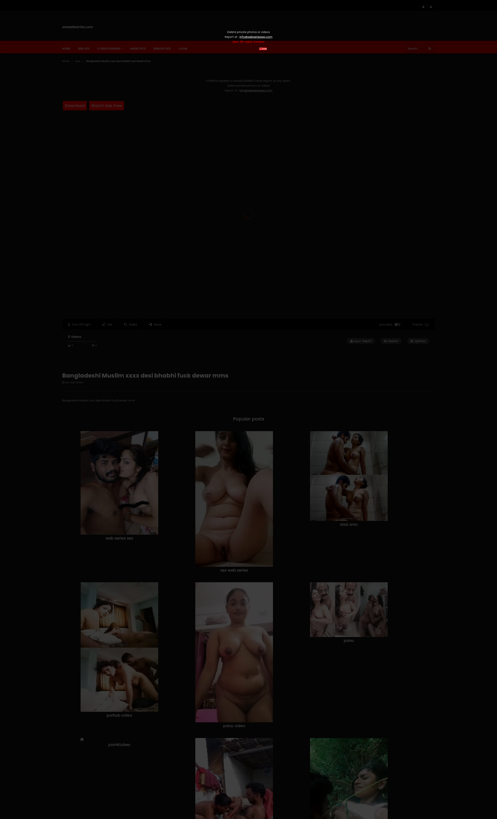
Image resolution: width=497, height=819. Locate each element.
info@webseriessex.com (256, 37)
